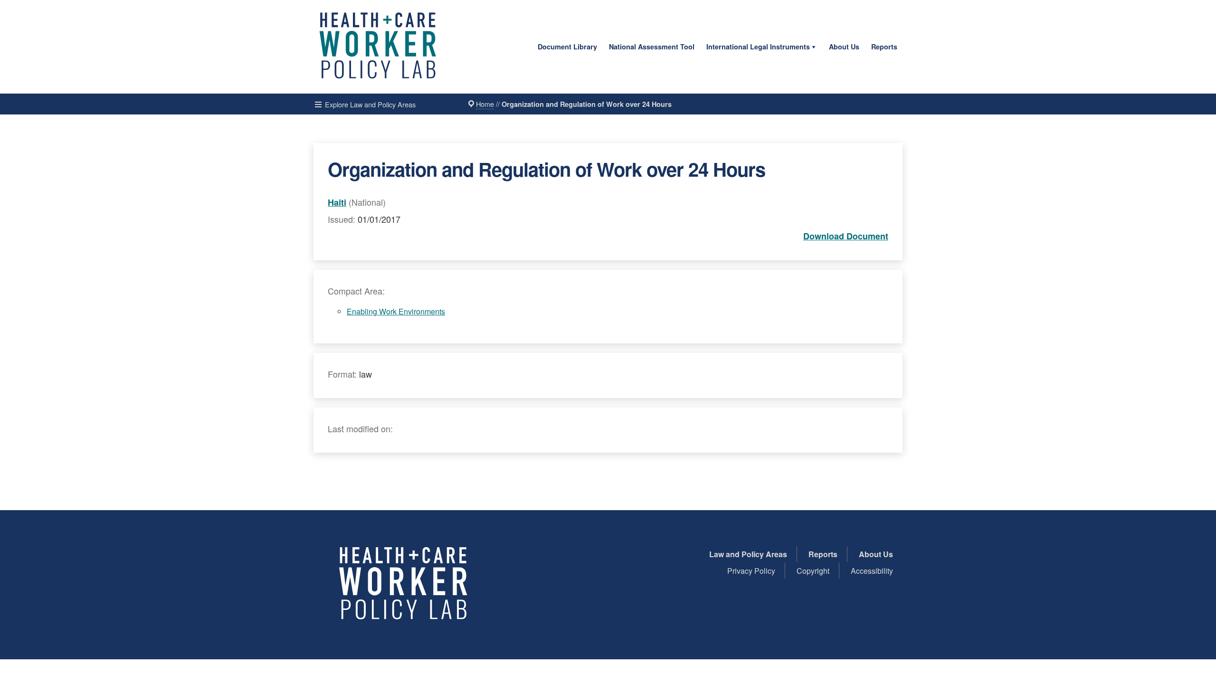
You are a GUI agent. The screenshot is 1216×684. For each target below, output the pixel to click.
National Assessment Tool (651, 46)
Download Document (845, 236)
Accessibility (872, 570)
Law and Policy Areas (748, 554)
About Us (844, 46)
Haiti (337, 202)
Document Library (567, 46)
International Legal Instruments (758, 46)
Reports (884, 46)
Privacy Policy (751, 570)
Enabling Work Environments (396, 311)
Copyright (813, 570)
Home (485, 104)
